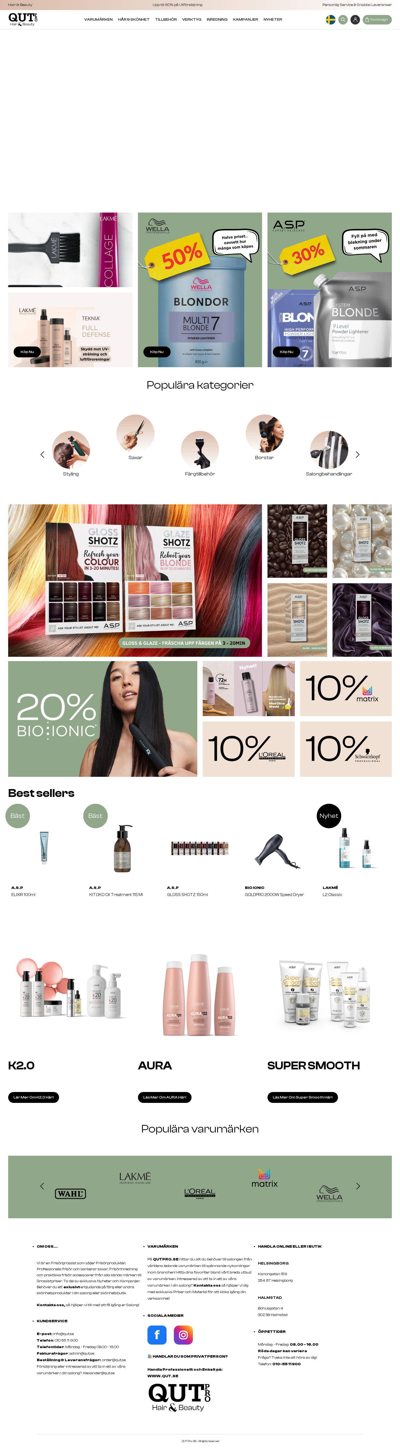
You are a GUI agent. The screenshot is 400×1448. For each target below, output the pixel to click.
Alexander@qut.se (99, 1373)
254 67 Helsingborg (275, 1280)
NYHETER (273, 19)
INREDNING (217, 19)
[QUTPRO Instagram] (183, 1343)
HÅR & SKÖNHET (134, 19)
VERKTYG (191, 19)
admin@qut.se (81, 1353)
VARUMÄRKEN (98, 19)
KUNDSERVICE (52, 1321)
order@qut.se (114, 1360)
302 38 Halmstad (273, 1315)
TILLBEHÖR (166, 19)
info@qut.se (63, 1334)
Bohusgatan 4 (270, 1308)
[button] (42, 455)
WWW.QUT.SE (162, 1376)
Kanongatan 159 (281, 1274)
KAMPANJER (245, 19)
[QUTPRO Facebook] (157, 1343)
